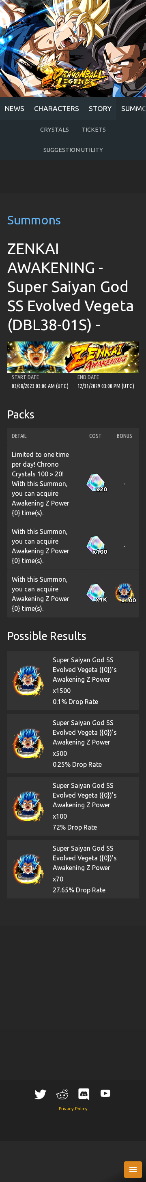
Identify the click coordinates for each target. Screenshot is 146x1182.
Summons (34, 220)
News (14, 108)
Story (100, 108)
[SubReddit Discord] (84, 1094)
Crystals (54, 129)
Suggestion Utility (73, 150)
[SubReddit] (62, 1094)
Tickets (94, 129)
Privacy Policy (73, 1108)
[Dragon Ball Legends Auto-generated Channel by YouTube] (105, 1093)
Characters (56, 108)
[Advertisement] (73, 177)
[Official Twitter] (40, 1094)
